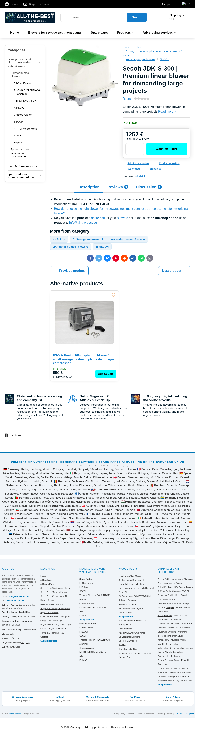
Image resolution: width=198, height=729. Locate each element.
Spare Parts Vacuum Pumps (53, 592)
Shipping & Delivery (165, 714)
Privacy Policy (119, 714)
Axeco (179, 583)
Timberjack (172, 676)
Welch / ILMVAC (126, 612)
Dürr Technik (138, 580)
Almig (180, 579)
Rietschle (185, 660)
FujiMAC (83, 615)
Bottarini (184, 595)
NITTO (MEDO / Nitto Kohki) (92, 607)
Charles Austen (86, 603)
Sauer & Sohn (171, 668)
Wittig (160, 680)
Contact (44, 637)
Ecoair (161, 615)
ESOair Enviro (86, 583)
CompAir (170, 607)
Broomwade (163, 599)
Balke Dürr (163, 587)
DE (22, 642)
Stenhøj (172, 672)
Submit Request (48, 641)
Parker (161, 660)
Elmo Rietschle (125, 588)
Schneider (183, 668)
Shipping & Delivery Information (55, 608)
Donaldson (163, 611)
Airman (175, 579)
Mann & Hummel (171, 648)
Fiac (181, 615)
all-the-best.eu (15, 714)
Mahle (160, 648)
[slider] (141, 98)
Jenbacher (163, 640)
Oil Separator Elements (129, 637)
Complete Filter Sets (128, 649)
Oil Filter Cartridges (128, 641)
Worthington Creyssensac (175, 680)
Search (137, 17)
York (190, 680)
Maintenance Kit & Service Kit (132, 620)
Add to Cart (166, 149)
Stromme (181, 672)
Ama (190, 579)
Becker (122, 580)
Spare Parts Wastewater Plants (55, 588)
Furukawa (177, 619)
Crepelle (178, 607)
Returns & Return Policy (51, 604)
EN (27, 642)
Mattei (173, 652)
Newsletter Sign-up (10, 638)
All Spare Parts (47, 584)
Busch (129, 580)
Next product (171, 270)
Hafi (190, 623)
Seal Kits (123, 645)
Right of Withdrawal (49, 612)
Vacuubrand (124, 608)
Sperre (161, 672)
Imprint (131, 714)
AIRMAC (83, 599)
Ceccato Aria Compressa (169, 603)
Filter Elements (125, 629)
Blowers (122, 218)
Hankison (162, 628)
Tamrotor (162, 676)
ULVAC (134, 604)
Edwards (123, 584)
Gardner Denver (165, 623)
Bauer (171, 587)
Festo (175, 615)
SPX (167, 672)
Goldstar (184, 623)
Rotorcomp (163, 664)
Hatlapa (170, 628)
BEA (176, 587)
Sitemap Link (8, 634)
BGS (184, 591)
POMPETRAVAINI (142, 596)
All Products (46, 580)
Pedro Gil (123, 592)
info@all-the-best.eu (83, 222)
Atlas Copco (135, 576)
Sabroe (161, 668)
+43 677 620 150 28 (14, 600)
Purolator (169, 660)
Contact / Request (185, 714)
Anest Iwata (124, 576)
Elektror (141, 584)
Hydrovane (182, 632)
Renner (177, 660)
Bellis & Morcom (173, 591)
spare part (98, 218)
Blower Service (47, 600)
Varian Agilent (136, 608)
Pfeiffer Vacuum (126, 596)
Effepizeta (132, 584)
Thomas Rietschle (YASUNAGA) (94, 595)
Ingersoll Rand (164, 636)
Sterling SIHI (124, 604)
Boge (177, 595)
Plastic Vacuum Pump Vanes (132, 633)
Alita (81, 611)
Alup (186, 579)
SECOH (140, 175)
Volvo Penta (183, 676)
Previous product (72, 270)
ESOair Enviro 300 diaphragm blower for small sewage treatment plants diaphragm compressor (83, 359)
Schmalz (132, 600)
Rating (127, 98)
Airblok (168, 579)
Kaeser (175, 640)
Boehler (171, 595)
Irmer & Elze (177, 636)
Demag (186, 607)
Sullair (189, 672)
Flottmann (162, 619)
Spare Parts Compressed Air (53, 596)
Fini (185, 615)
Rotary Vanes (125, 624)
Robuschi (123, 600)
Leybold (150, 588)
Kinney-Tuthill (139, 588)
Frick (169, 619)
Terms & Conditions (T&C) (52, 633)
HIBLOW (83, 587)
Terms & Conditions (145, 714)
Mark (167, 652)
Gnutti (176, 623)
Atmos (172, 583)
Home (43, 576)
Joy (170, 640)
